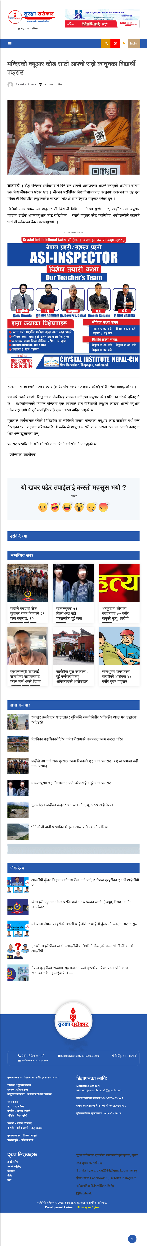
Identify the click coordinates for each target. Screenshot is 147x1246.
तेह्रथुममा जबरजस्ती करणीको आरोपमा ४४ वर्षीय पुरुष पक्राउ (117, 676)
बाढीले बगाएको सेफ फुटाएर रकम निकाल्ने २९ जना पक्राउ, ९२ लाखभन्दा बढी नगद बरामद (27, 618)
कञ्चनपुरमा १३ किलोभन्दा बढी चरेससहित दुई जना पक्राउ (71, 783)
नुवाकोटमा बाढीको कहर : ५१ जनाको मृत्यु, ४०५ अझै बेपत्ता (72, 805)
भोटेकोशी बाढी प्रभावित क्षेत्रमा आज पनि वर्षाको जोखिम (69, 827)
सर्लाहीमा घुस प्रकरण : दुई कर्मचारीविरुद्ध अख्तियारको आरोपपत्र (72, 676)
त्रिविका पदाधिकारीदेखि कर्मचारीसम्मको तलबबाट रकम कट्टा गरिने (77, 739)
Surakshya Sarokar (26, 84)
